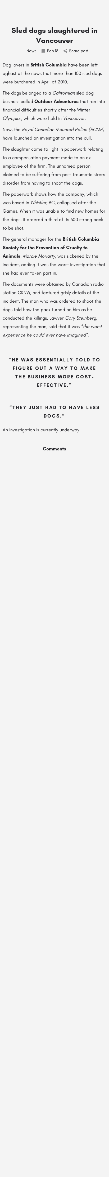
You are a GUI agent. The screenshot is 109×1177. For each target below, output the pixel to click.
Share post (78, 50)
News (31, 50)
